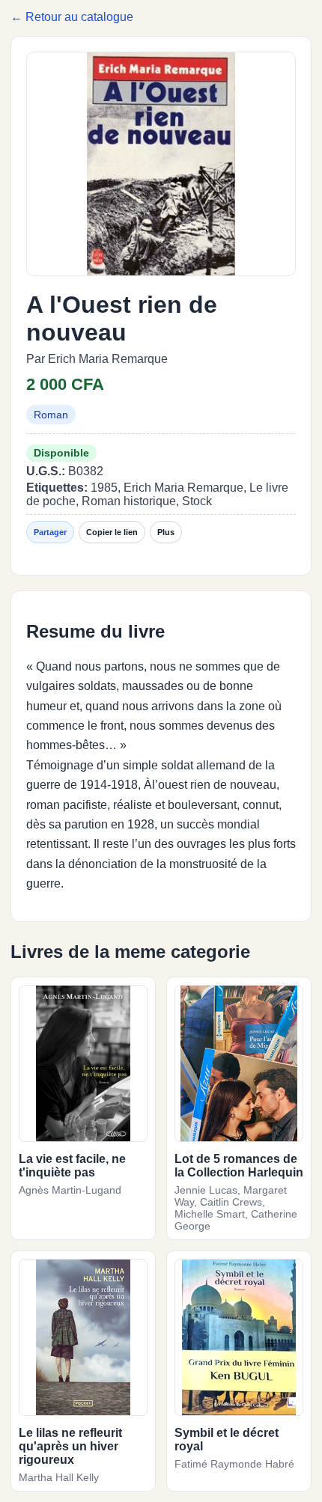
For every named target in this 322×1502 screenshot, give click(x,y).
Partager (50, 532)
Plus (165, 532)
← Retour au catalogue (71, 16)
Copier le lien (112, 532)
